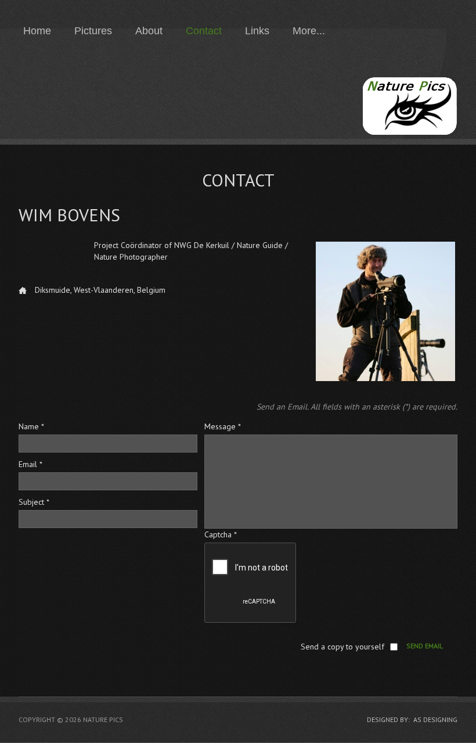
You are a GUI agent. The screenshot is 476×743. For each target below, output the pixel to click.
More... (309, 31)
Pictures (93, 31)
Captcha (220, 534)
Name (31, 426)
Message (222, 426)
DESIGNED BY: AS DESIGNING (412, 719)
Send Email (424, 645)
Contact (204, 31)
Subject (34, 502)
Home (37, 31)
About (149, 31)
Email (30, 464)
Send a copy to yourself (342, 646)
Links (257, 31)
